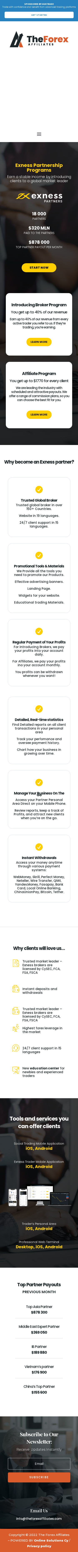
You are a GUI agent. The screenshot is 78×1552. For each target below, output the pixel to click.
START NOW (39, 268)
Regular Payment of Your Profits (39, 642)
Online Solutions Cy (51, 1540)
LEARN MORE (39, 342)
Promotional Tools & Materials (39, 566)
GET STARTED (39, 15)
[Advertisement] (39, 89)
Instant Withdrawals (39, 857)
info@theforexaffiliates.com (39, 1518)
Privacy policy (39, 1546)
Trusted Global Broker (39, 500)
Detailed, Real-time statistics (39, 719)
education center (44, 1068)
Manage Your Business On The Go (39, 794)
